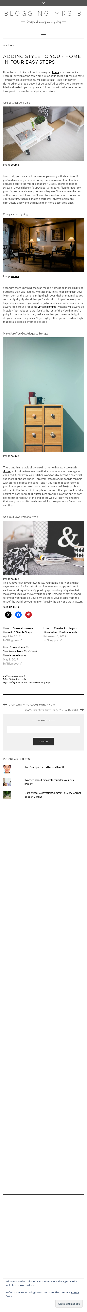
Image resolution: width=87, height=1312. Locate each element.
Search (43, 741)
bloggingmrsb (18, 676)
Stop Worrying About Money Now (32, 705)
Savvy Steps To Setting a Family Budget (51, 710)
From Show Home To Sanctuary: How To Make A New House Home (20, 651)
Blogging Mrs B (43, 13)
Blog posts (21, 679)
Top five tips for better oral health (44, 767)
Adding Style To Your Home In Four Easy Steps (30, 682)
